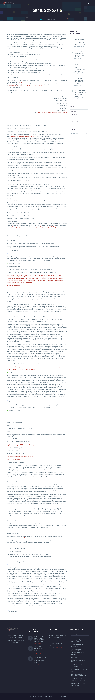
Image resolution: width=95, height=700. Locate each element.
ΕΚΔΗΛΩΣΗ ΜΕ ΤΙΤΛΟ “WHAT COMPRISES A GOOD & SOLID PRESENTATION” (80, 93)
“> (19, 369)
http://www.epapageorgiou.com (18, 227)
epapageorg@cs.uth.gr (31, 136)
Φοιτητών (74, 114)
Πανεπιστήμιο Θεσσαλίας (77, 634)
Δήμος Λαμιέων (75, 657)
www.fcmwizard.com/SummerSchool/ (22, 538)
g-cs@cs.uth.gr (58, 647)
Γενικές (73, 111)
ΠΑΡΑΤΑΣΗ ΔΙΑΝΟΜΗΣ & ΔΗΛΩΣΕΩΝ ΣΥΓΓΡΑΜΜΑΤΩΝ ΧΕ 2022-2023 (80, 67)
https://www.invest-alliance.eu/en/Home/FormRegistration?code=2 (26, 85)
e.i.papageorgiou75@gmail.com (52, 227)
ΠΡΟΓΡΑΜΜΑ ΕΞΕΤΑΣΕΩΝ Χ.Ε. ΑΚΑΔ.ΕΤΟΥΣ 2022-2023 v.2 (79, 54)
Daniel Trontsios (48, 696)
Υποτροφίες (75, 118)
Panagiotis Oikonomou (60, 696)
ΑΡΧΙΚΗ (30, 3)
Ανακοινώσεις (45, 3)
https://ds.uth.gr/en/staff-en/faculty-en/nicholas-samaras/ (52, 112)
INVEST (21, 82)
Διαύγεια (73, 637)
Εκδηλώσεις (74, 121)
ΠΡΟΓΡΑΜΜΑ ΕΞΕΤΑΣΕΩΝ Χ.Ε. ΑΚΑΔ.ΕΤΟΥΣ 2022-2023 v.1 (79, 81)
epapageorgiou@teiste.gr (17, 136)
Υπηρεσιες (83, 3)
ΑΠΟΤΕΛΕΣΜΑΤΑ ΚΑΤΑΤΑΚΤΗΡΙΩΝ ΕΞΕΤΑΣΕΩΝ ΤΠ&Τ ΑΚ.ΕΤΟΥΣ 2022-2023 (80, 41)
